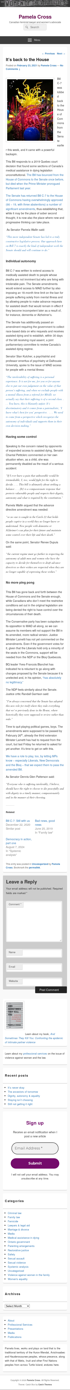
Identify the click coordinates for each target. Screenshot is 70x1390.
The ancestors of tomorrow (23, 1091)
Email (12, 966)
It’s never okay (16, 1087)
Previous (48, 53)
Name (12, 952)
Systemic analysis (18, 1266)
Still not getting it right (20, 1104)
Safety (11, 1254)
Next (61, 53)
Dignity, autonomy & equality (24, 1096)
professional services (35, 1053)
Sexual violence (17, 1262)
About (11, 1320)
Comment (15, 904)
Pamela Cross (35, 16)
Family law (14, 1217)
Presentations (15, 1329)
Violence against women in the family (29, 1275)
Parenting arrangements (21, 1246)
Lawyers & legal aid (19, 1225)
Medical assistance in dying (23, 1237)
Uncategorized (40, 864)
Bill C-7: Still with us (18, 821)
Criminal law (14, 1213)
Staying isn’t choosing (20, 1100)
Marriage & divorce (18, 1229)
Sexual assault (16, 1258)
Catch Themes (45, 1384)
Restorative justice (18, 1250)
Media (11, 1233)
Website (13, 981)
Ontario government (19, 1242)
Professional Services (20, 1324)
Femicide (13, 1221)
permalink (34, 867)
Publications (15, 1337)
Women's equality (18, 1279)
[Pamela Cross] (35, 6)
